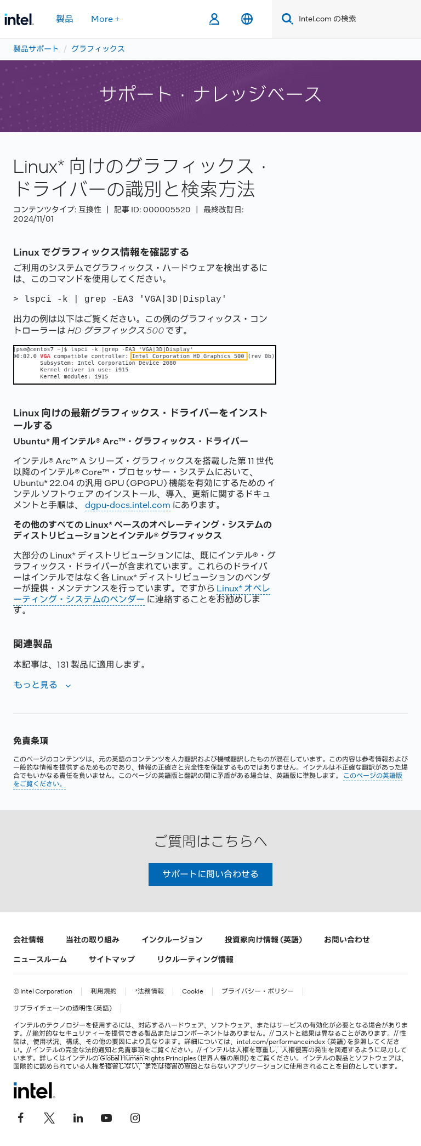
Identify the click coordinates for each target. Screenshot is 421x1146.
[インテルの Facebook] (21, 1117)
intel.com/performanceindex (281, 1041)
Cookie (192, 991)
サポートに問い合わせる (210, 874)
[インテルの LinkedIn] (78, 1117)
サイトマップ (112, 959)
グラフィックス (98, 49)
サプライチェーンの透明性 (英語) (62, 1008)
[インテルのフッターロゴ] (34, 1090)
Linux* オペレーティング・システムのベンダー (141, 594)
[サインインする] (214, 19)
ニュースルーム (40, 959)
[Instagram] (135, 1117)
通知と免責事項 (121, 1050)
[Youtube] (106, 1117)
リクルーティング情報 (195, 959)
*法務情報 (149, 991)
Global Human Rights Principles (148, 1058)
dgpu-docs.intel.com (127, 505)
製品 (64, 19)
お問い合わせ (347, 940)
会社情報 (28, 940)
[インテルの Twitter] (49, 1117)
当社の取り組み (93, 940)
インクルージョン (172, 940)
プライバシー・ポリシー (257, 991)
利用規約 (103, 991)
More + (105, 19)
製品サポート (36, 49)
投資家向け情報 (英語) (263, 940)
